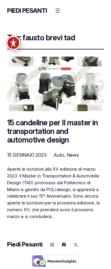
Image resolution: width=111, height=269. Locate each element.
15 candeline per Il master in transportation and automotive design (52, 131)
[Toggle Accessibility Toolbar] (13, 43)
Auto (59, 155)
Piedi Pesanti (27, 10)
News (73, 155)
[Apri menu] (57, 10)
